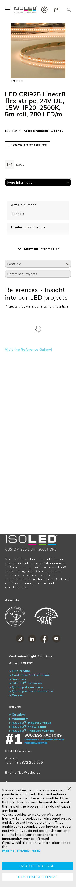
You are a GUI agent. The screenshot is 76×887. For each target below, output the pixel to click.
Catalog (17, 714)
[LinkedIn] (32, 639)
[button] (11, 81)
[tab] (38, 183)
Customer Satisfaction (29, 675)
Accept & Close (37, 865)
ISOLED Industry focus (30, 723)
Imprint (8, 851)
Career (16, 695)
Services (17, 679)
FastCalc (14, 264)
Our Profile (19, 671)
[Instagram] (20, 639)
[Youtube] (56, 639)
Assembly (18, 719)
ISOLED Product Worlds (31, 731)
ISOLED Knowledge (27, 727)
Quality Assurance (26, 687)
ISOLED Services (25, 683)
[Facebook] (44, 639)
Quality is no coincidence (31, 691)
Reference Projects (22, 274)
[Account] (43, 9)
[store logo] (26, 10)
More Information (21, 182)
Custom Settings (37, 876)
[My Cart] (57, 10)
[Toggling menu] (7, 9)
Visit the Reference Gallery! (28, 349)
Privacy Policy (29, 851)
